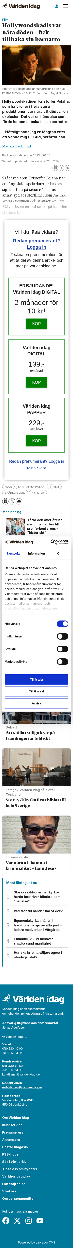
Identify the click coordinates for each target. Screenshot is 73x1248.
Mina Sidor (36, 468)
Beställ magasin (15, 1147)
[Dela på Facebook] (55, 168)
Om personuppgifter (18, 1198)
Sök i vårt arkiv (14, 1162)
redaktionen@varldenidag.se (22, 1087)
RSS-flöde (10, 1154)
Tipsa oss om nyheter (19, 1169)
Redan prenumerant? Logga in (36, 461)
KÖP (36, 323)
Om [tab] (59, 553)
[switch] (62, 636)
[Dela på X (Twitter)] (61, 168)
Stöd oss (9, 1191)
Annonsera (11, 1140)
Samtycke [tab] (13, 553)
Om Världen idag (15, 1118)
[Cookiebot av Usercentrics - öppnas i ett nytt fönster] (51, 542)
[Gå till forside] (21, 6)
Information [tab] (36, 553)
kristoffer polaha (32, 486)
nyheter (38, 492)
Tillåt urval (36, 691)
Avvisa (36, 703)
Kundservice (12, 1125)
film (56, 486)
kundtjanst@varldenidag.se (21, 1074)
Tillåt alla (36, 679)
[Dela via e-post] (67, 168)
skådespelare (15, 492)
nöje (8, 486)
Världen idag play (16, 1176)
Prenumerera (13, 1132)
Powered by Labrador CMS (36, 1242)
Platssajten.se (13, 1184)
